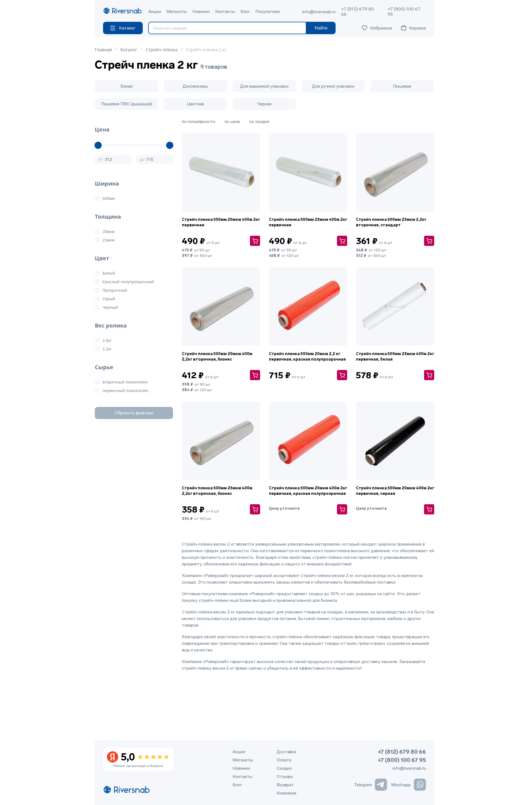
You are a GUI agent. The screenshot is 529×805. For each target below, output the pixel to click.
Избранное (381, 28)
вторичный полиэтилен (125, 382)
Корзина (417, 28)
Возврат (285, 784)
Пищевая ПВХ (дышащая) (126, 103)
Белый (108, 273)
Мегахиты (176, 11)
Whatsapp (401, 784)
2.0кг (107, 340)
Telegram (363, 784)
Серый (108, 298)
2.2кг (107, 348)
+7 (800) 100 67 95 (404, 11)
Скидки (284, 768)
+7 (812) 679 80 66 (357, 11)
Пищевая (402, 86)
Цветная (195, 103)
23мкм (108, 240)
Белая (126, 86)
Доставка (286, 751)
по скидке (259, 121)
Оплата (284, 760)
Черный (110, 307)
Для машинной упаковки (264, 86)
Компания (286, 793)
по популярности (198, 121)
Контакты (225, 11)
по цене (232, 121)
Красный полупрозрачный (128, 281)
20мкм (108, 231)
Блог (245, 11)
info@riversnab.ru (319, 11)
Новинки (201, 11)
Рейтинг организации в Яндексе (138, 759)
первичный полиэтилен (125, 390)
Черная (264, 103)
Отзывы (285, 776)
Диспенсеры (195, 86)
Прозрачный (114, 290)
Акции (154, 11)
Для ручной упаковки (333, 86)
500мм (108, 198)
